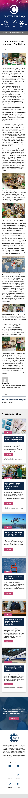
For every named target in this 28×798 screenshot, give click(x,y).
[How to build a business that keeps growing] (14, 565)
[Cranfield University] (14, 5)
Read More (8, 454)
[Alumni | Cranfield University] (21, 22)
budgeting (6, 458)
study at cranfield (19, 508)
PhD (21, 552)
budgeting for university (13, 458)
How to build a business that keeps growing (13, 577)
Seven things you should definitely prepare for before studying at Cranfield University (13, 485)
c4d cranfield (5, 394)
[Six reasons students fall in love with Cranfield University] (14, 655)
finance (20, 459)
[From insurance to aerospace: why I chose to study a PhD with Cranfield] (14, 521)
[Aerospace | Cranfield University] (7, 22)
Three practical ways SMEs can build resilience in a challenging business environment (13, 622)
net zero (18, 552)
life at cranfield (7, 508)
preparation (13, 508)
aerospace (6, 552)
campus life (12, 687)
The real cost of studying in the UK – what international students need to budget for (13, 439)
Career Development (18, 507)
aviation (10, 552)
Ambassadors (7, 687)
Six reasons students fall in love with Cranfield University (13, 668)
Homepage (4, 32)
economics (16, 459)
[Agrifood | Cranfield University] (14, 22)
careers (17, 687)
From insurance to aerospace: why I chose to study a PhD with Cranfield (13, 534)
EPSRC (14, 552)
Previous (2, 24)
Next (26, 24)
